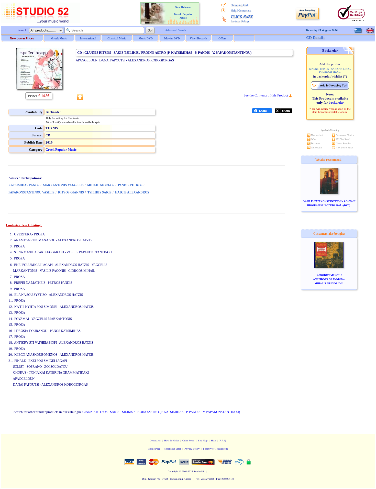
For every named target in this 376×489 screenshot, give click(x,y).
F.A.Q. (223, 440)
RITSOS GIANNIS (71, 192)
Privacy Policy (192, 448)
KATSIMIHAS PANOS (23, 185)
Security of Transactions (215, 448)
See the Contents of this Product (266, 95)
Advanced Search (175, 30)
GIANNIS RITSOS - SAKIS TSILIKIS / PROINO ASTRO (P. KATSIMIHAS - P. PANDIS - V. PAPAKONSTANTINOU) (161, 412)
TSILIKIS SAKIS (99, 192)
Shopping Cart (239, 4)
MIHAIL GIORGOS (100, 185)
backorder (336, 102)
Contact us (244, 10)
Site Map (202, 440)
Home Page (154, 448)
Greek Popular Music (61, 149)
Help (233, 10)
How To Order (171, 440)
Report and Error (172, 448)
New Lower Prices (22, 38)
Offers (222, 38)
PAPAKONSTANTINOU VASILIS (31, 192)
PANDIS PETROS (130, 185)
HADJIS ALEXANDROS (132, 192)
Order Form (188, 440)
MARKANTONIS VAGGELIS (63, 185)
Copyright (173, 471)
